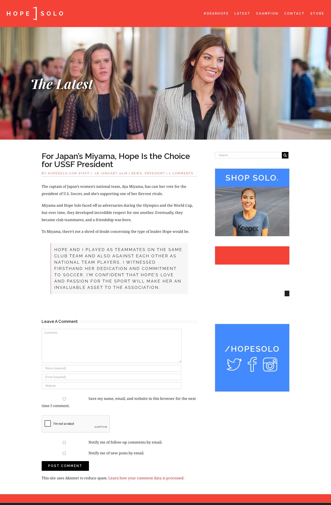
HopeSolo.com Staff (69, 173)
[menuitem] (219, 13)
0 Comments (181, 173)
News (136, 173)
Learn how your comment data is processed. (146, 478)
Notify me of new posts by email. (116, 453)
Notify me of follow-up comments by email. (125, 442)
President (155, 173)
